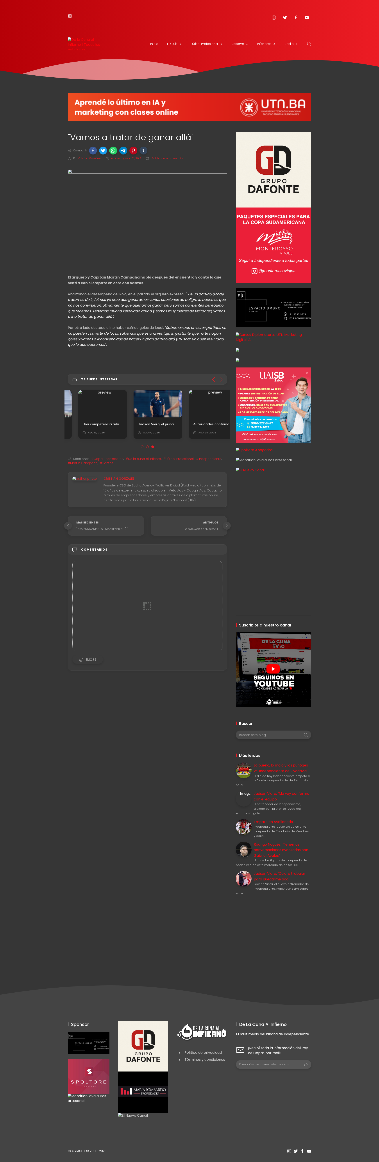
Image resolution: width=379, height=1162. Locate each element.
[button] (93, 150)
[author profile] (84, 478)
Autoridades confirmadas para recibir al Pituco (222, 424)
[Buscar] (309, 43)
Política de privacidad (203, 1052)
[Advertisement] (273, 503)
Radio (289, 44)
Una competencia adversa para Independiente (110, 424)
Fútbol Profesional (204, 44)
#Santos (106, 463)
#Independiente (208, 459)
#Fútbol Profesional (178, 459)
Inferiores (264, 44)
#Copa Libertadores (107, 459)
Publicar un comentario (167, 158)
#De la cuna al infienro (143, 459)
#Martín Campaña (83, 463)
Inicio (154, 44)
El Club (172, 44)
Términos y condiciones (204, 1059)
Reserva (238, 44)
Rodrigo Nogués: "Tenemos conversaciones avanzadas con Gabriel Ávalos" (281, 850)
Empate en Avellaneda (273, 821)
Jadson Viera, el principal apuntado (156, 424)
